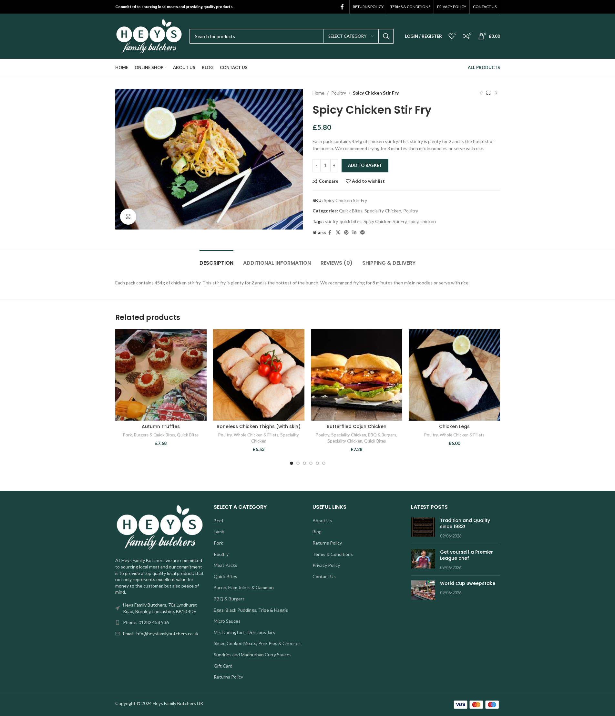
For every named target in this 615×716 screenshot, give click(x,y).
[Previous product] (481, 93)
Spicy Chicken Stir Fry (385, 221)
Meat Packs (225, 565)
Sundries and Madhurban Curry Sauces (253, 654)
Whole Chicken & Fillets (256, 434)
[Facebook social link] (342, 7)
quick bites (351, 221)
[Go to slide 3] (304, 463)
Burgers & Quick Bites (154, 434)
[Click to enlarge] (128, 217)
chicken (428, 221)
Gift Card (223, 666)
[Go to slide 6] (323, 463)
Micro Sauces (227, 621)
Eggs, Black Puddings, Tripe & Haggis (251, 610)
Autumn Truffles (161, 426)
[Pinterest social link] (346, 232)
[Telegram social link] (362, 232)
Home (318, 93)
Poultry (338, 93)
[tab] (216, 260)
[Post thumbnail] (423, 528)
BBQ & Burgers (382, 434)
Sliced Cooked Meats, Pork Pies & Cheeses (257, 643)
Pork (127, 434)
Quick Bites (351, 210)
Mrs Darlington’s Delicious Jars (244, 632)
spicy (413, 221)
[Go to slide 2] (298, 463)
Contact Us (324, 576)
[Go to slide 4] (311, 463)
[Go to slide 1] (291, 463)
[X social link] (338, 232)
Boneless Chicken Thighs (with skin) (259, 426)
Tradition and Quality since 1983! (465, 523)
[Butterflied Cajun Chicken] (356, 375)
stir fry (331, 221)
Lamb (219, 531)
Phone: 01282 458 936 (146, 622)
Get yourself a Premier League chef (466, 555)
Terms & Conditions (333, 554)
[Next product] (496, 93)
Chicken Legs (454, 426)
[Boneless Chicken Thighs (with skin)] (258, 375)
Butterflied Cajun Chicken (356, 426)
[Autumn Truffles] (161, 375)
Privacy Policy (326, 565)
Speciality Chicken (382, 210)
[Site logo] (149, 35)
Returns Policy (228, 677)
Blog (317, 531)
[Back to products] (488, 93)
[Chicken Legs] (454, 375)
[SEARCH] (386, 36)
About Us (322, 520)
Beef (218, 520)
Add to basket (365, 165)
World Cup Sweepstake (467, 583)
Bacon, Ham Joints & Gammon (244, 587)
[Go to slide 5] (317, 463)
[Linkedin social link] (354, 232)
